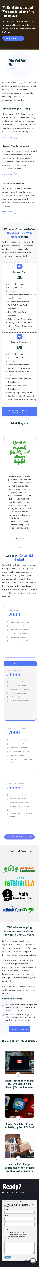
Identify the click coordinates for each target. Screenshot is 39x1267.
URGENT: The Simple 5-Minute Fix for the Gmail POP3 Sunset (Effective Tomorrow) (19, 1084)
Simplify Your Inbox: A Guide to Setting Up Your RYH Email (19, 1125)
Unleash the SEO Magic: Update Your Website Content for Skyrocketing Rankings (19, 1167)
